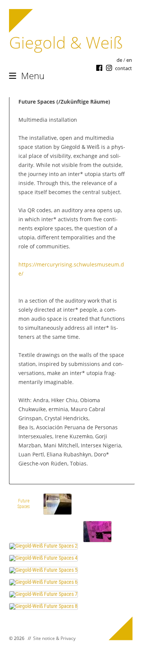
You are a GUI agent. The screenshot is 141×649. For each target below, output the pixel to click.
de (119, 60)
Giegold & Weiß (66, 42)
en (129, 60)
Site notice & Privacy (54, 638)
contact (123, 68)
